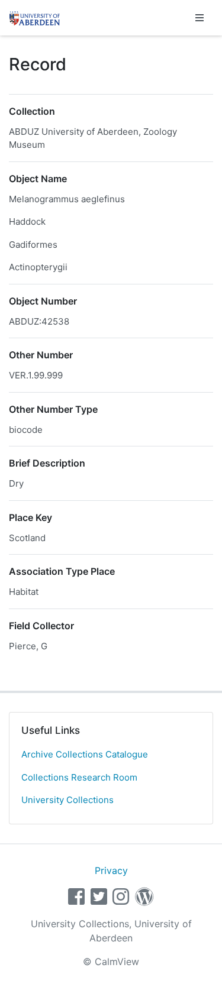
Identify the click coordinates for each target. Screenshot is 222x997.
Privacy (111, 870)
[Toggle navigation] (199, 18)
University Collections (67, 799)
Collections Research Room (79, 777)
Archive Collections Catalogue (84, 754)
